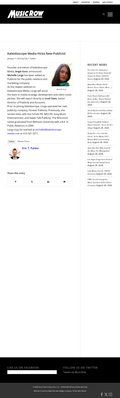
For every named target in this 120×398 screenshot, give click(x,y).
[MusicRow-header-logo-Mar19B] (25, 14)
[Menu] (109, 14)
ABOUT (75, 2)
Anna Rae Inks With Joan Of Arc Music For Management (99, 149)
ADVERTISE (86, 2)
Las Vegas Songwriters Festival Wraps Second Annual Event (100, 161)
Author (11, 141)
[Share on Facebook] (15, 182)
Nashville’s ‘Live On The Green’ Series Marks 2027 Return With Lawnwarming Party (98, 138)
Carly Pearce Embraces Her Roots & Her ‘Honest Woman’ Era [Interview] (100, 98)
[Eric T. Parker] (15, 158)
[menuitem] (76, 2)
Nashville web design (56, 391)
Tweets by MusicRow (74, 372)
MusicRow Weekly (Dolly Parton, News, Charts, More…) (100, 86)
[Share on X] (32, 182)
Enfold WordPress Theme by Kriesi (74, 387)
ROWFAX (96, 2)
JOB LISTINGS (108, 2)
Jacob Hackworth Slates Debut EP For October (100, 112)
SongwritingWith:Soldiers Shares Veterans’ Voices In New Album (100, 124)
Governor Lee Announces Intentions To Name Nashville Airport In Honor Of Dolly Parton (99, 74)
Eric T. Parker (30, 58)
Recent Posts (23, 141)
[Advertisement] (104, 205)
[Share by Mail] (64, 182)
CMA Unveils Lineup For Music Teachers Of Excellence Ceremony (100, 182)
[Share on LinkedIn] (48, 182)
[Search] (103, 14)
